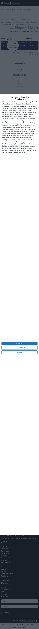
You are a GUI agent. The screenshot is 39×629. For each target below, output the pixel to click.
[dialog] (19, 314)
